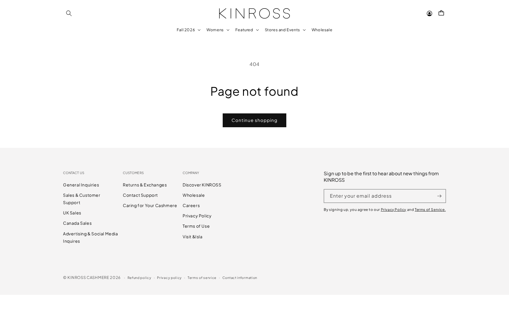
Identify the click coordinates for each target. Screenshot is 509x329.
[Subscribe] (439, 196)
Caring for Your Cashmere (150, 205)
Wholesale (194, 195)
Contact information (239, 278)
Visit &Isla (193, 236)
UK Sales (72, 212)
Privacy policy (169, 278)
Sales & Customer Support (81, 198)
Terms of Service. (430, 209)
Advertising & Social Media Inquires (90, 237)
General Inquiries (81, 184)
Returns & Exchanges (145, 184)
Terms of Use (196, 226)
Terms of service (202, 278)
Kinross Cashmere (88, 277)
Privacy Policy (197, 215)
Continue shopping (254, 120)
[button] (69, 13)
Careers (191, 205)
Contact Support (140, 195)
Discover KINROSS (202, 184)
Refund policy (139, 278)
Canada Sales (77, 223)
